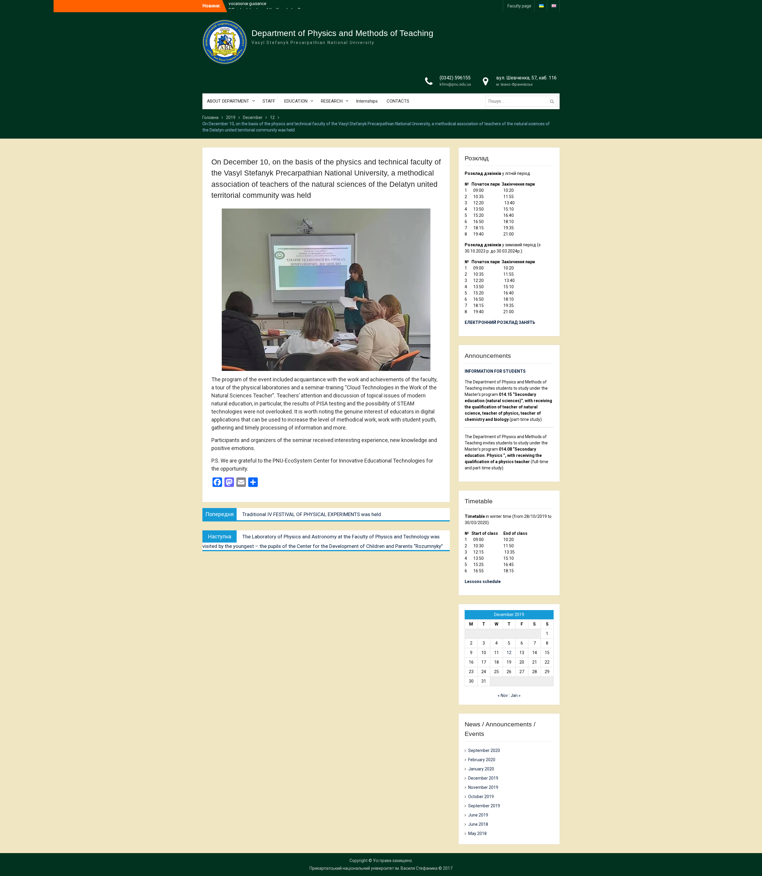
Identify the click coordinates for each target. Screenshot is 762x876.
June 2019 (478, 815)
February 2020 (481, 759)
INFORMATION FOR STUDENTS (495, 371)
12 (509, 652)
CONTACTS (398, 101)
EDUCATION (295, 101)
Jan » (515, 695)
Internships (367, 101)
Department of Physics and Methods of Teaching (342, 33)
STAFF (269, 101)
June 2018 (478, 824)
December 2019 (483, 778)
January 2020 (481, 769)
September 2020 (484, 750)
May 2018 (477, 833)
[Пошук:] (522, 101)
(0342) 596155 (455, 78)
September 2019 (484, 805)
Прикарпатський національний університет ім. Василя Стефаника (374, 868)
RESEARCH (332, 101)
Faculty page (519, 6)
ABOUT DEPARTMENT (228, 101)
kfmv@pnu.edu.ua (455, 84)
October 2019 (481, 796)
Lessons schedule (483, 581)
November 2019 (483, 787)
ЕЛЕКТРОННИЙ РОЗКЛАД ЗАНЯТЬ (500, 322)
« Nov (503, 695)
